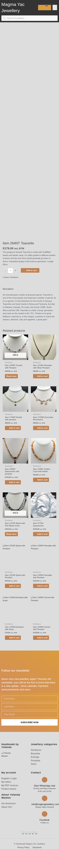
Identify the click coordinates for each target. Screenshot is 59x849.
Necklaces (14, 277)
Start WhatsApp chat (44, 785)
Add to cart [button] (42, 376)
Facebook (45, 820)
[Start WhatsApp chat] (44, 779)
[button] (55, 7)
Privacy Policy (23, 847)
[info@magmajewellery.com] (44, 798)
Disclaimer (37, 847)
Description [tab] (8, 289)
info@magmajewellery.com (45, 804)
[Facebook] (44, 814)
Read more (11, 376)
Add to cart (31, 270)
